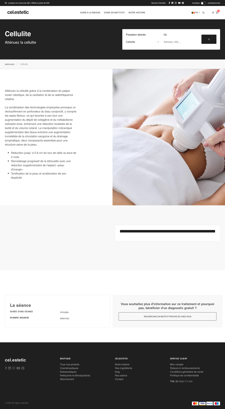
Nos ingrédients (123, 368)
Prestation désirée (136, 34)
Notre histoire (122, 364)
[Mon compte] (213, 13)
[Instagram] (13, 368)
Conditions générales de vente (186, 371)
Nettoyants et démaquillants (75, 375)
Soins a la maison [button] (90, 12)
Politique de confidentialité (184, 375)
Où (165, 34)
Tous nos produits (69, 364)
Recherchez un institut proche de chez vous (167, 316)
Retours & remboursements (185, 368)
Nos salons (121, 375)
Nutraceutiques (68, 371)
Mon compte (176, 364)
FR (196, 12)
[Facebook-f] (6, 368)
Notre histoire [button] (137, 12)
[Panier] (217, 13)
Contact (119, 379)
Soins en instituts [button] (114, 12)
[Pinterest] (22, 368)
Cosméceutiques (69, 368)
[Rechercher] (203, 13)
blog (117, 371)
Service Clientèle (158, 3)
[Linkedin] (9, 368)
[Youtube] (18, 368)
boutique (196, 3)
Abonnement (67, 379)
